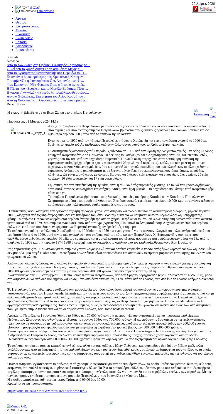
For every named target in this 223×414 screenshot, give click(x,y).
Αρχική (35, 7)
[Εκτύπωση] (201, 114)
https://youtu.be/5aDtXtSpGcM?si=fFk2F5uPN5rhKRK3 (47, 391)
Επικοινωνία (45, 11)
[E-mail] (213, 116)
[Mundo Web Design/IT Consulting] (17, 406)
